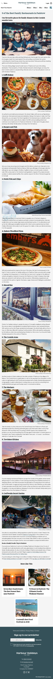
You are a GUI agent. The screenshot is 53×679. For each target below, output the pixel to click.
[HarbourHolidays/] (26, 672)
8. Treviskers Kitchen (10, 439)
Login (47, 3)
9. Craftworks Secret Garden (13, 493)
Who (40, 7)
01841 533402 (28, 659)
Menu (5, 3)
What (46, 7)
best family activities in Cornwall (12, 559)
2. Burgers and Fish (9, 127)
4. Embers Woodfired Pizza (12, 231)
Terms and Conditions (19, 630)
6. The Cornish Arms (10, 337)
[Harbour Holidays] (27, 3)
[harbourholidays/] (29, 672)
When (35, 7)
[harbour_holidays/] (24, 672)
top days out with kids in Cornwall (41, 559)
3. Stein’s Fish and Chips (11, 179)
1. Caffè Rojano (7, 75)
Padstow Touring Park (29, 534)
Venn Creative (48, 676)
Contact (37, 630)
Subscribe (39, 640)
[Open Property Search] (51, 7)
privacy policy (30, 645)
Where (29, 7)
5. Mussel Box (7, 285)
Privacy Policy (30, 630)
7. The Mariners (8, 387)
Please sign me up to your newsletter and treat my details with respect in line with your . (27, 645)
